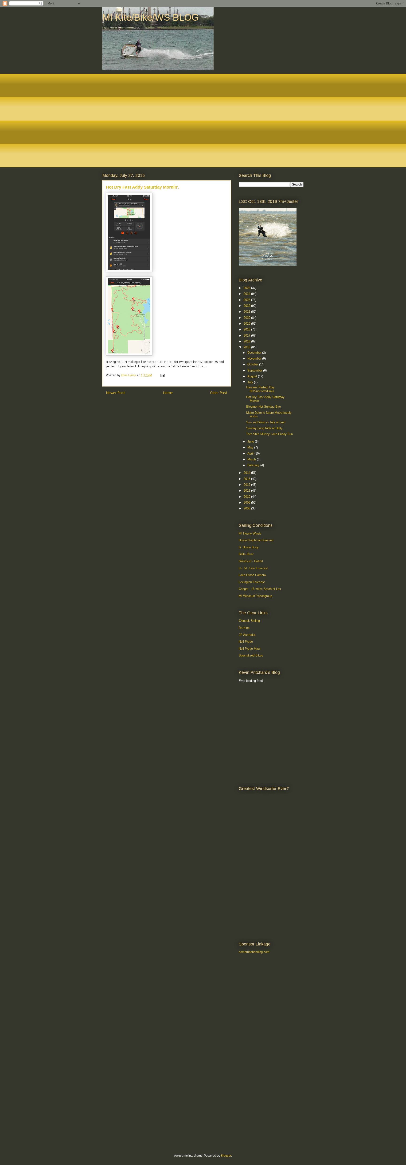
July (250, 382)
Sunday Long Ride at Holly (264, 428)
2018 (247, 329)
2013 (247, 479)
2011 (247, 490)
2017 (247, 335)
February (253, 465)
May (250, 447)
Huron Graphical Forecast (256, 540)
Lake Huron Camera (252, 575)
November (254, 358)
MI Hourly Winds (250, 533)
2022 (247, 305)
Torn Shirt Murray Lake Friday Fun (269, 434)
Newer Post (115, 393)
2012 (247, 484)
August (252, 376)
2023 (247, 300)
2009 (247, 502)
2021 (247, 311)
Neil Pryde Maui (249, 648)
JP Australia (247, 635)
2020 (247, 317)
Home (168, 393)
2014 (247, 472)
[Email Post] (162, 375)
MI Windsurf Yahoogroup (255, 596)
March (252, 459)
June (251, 441)
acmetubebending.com (254, 952)
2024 (247, 294)
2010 (247, 496)
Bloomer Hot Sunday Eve (263, 406)
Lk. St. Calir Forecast (253, 568)
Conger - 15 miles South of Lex (260, 589)
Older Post (218, 393)
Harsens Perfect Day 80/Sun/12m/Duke (260, 389)
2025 (247, 288)
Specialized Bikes (251, 655)
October (253, 364)
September (255, 370)
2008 (247, 508)
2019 (247, 323)
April (250, 453)
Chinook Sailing (249, 620)
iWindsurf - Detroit (251, 561)
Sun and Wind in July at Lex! (265, 422)
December (254, 352)
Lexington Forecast (252, 582)
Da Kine (244, 628)
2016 (247, 341)
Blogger (226, 1155)
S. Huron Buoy (249, 547)
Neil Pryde (246, 641)
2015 (247, 347)
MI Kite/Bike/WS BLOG (150, 17)
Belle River (246, 554)
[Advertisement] (260, 710)
